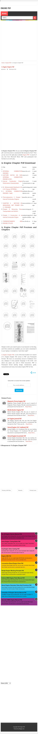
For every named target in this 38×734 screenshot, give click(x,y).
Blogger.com (21, 728)
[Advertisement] (19, 40)
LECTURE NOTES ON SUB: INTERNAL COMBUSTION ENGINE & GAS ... (12, 177)
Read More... (29, 406)
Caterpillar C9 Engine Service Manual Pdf (14, 592)
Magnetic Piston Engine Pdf (16, 401)
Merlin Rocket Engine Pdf (16, 410)
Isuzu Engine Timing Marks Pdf (11, 541)
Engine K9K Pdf (6, 556)
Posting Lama (33, 490)
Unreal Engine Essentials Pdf (17, 436)
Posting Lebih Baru (6, 490)
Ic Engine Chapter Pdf (8, 354)
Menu (5, 13)
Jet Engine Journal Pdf (14, 418)
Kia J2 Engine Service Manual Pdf (12, 534)
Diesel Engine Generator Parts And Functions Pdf (16, 585)
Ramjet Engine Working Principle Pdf (13, 570)
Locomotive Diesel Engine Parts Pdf (12, 563)
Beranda (20, 490)
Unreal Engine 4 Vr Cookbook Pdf (18, 427)
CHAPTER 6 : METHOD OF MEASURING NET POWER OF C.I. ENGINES (12, 205)
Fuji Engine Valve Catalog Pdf (10, 548)
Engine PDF (6, 8)
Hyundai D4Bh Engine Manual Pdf (12, 600)
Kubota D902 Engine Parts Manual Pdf (13, 578)
